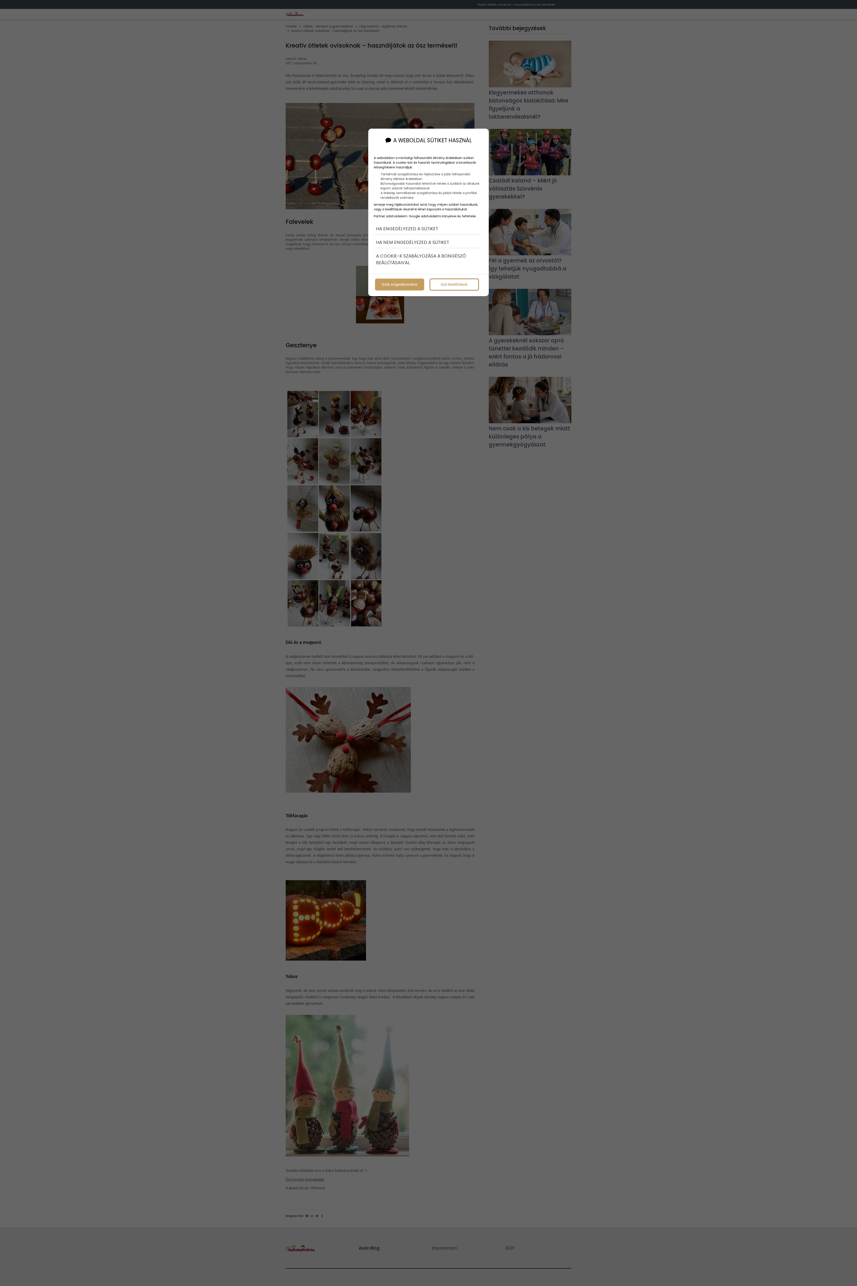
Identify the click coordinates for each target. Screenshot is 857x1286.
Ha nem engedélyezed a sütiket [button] (412, 242)
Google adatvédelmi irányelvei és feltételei (442, 216)
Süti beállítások (454, 284)
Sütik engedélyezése (399, 284)
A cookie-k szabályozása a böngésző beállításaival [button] (421, 259)
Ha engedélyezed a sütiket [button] (407, 229)
